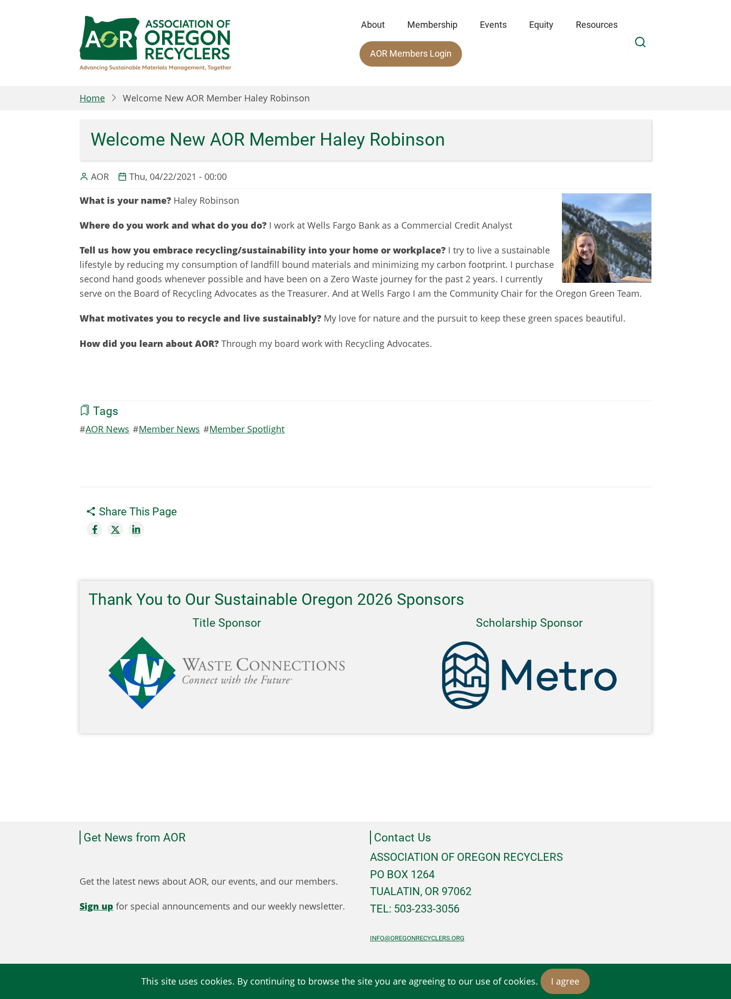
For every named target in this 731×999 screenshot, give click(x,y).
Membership (432, 24)
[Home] (155, 43)
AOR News (107, 429)
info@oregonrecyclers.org (417, 938)
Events (493, 24)
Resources (597, 24)
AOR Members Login (411, 53)
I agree (565, 981)
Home (92, 98)
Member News (169, 429)
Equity (541, 24)
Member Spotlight (246, 429)
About (373, 24)
